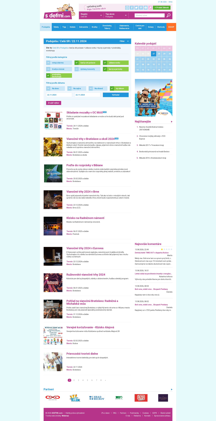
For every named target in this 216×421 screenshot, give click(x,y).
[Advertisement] (153, 201)
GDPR (154, 413)
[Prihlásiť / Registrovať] (150, 8)
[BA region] (153, 98)
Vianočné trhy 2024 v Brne (82, 191)
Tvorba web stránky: (57, 416)
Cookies (145, 413)
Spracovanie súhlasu (162, 416)
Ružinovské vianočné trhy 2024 (85, 274)
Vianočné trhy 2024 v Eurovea (84, 248)
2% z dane (105, 413)
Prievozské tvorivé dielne (82, 353)
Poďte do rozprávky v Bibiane (84, 165)
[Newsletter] (146, 8)
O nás (128, 416)
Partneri (123, 413)
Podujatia (64, 48)
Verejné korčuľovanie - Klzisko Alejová (90, 327)
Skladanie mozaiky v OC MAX (84, 112)
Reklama (137, 416)
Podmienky (134, 413)
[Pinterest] (141, 8)
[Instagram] (127, 8)
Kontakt (147, 416)
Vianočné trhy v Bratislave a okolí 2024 (90, 139)
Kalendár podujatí (145, 43)
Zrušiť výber (53, 103)
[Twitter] (136, 8)
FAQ (114, 413)
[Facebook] (132, 8)
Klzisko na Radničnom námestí (85, 218)
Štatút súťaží (165, 413)
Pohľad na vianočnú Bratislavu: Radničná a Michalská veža (92, 302)
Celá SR (56, 48)
